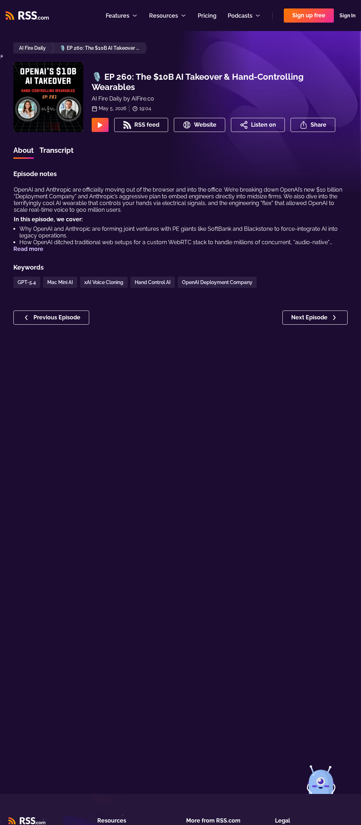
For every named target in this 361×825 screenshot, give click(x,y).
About (23, 150)
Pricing (207, 15)
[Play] (100, 125)
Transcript (56, 150)
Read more (28, 249)
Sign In (347, 15)
